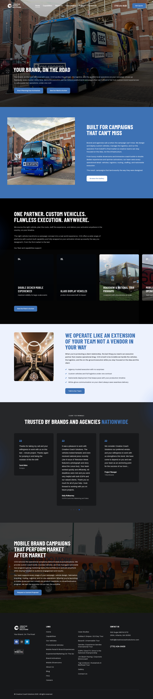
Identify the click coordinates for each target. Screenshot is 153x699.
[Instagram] (21, 641)
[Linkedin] (27, 641)
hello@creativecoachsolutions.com (124, 640)
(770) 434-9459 (117, 646)
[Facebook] (16, 641)
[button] (9, 151)
